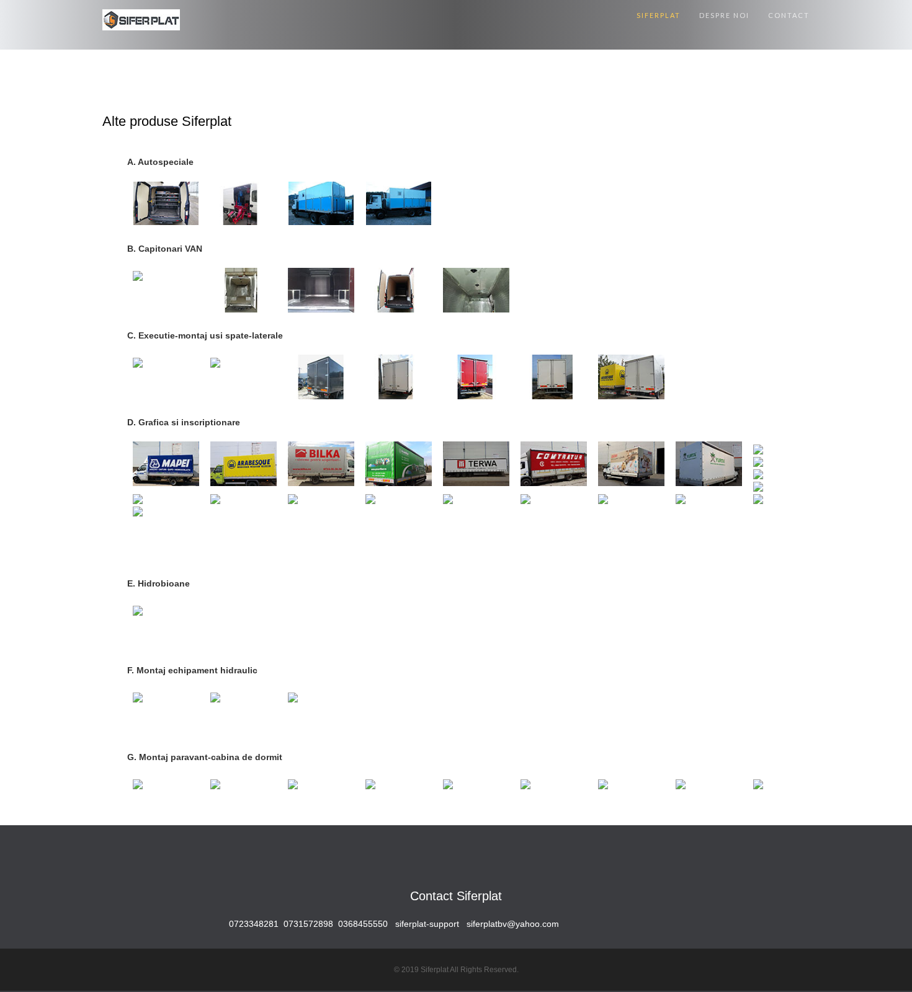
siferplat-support (427, 924)
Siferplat (659, 15)
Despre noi (724, 15)
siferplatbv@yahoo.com (513, 924)
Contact (789, 15)
